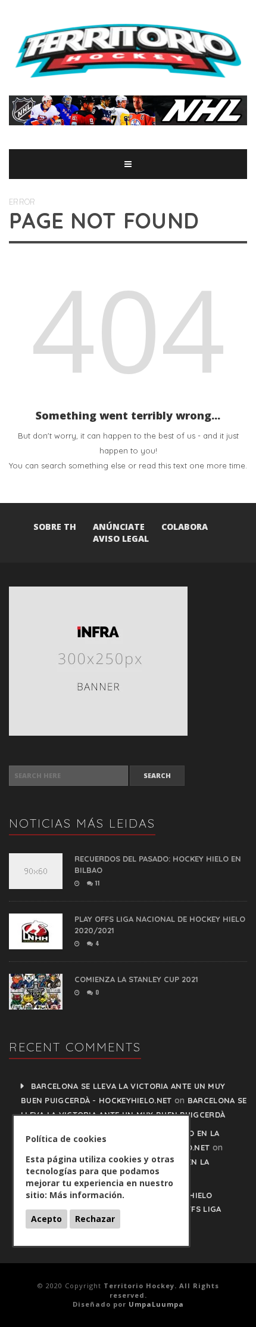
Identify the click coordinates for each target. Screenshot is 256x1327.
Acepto (46, 1218)
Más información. (86, 1195)
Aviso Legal (121, 538)
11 (96, 882)
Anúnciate (119, 526)
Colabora (184, 526)
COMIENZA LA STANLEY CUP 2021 (136, 979)
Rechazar (95, 1218)
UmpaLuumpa (156, 1304)
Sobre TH (54, 526)
